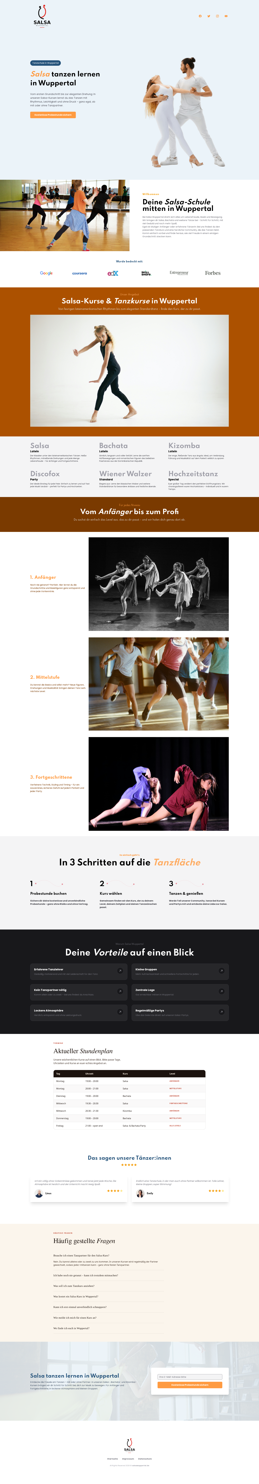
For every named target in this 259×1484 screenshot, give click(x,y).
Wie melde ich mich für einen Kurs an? (74, 1317)
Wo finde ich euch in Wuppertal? (71, 1328)
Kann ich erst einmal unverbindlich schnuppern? (80, 1307)
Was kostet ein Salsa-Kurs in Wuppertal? (75, 1296)
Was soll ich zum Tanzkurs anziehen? (73, 1286)
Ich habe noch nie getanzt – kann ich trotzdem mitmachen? (85, 1275)
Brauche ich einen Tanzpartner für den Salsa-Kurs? (81, 1255)
